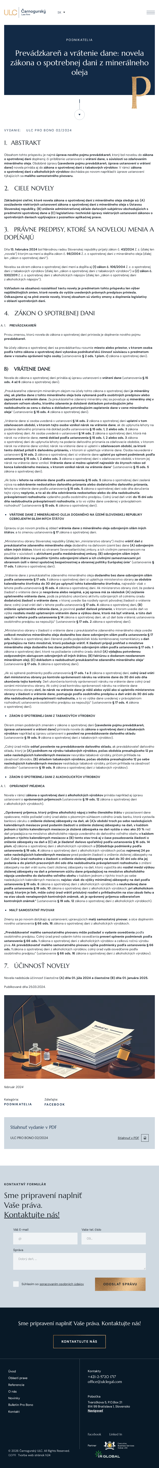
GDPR (12, 1455)
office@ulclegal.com (105, 1381)
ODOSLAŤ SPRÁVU (120, 1284)
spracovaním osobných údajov (62, 1284)
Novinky (14, 1398)
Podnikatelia (18, 1104)
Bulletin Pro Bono (20, 1405)
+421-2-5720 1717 (102, 1376)
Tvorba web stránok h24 (34, 1455)
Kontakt (14, 1412)
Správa (18, 1250)
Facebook (55, 1105)
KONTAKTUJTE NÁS (79, 1341)
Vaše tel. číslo (91, 1230)
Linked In (115, 1434)
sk (59, 12)
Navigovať (95, 1411)
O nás (12, 1391)
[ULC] (25, 12)
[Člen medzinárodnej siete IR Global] (107, 1454)
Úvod (12, 1371)
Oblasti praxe (18, 1378)
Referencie (16, 1385)
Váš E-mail (20, 1230)
